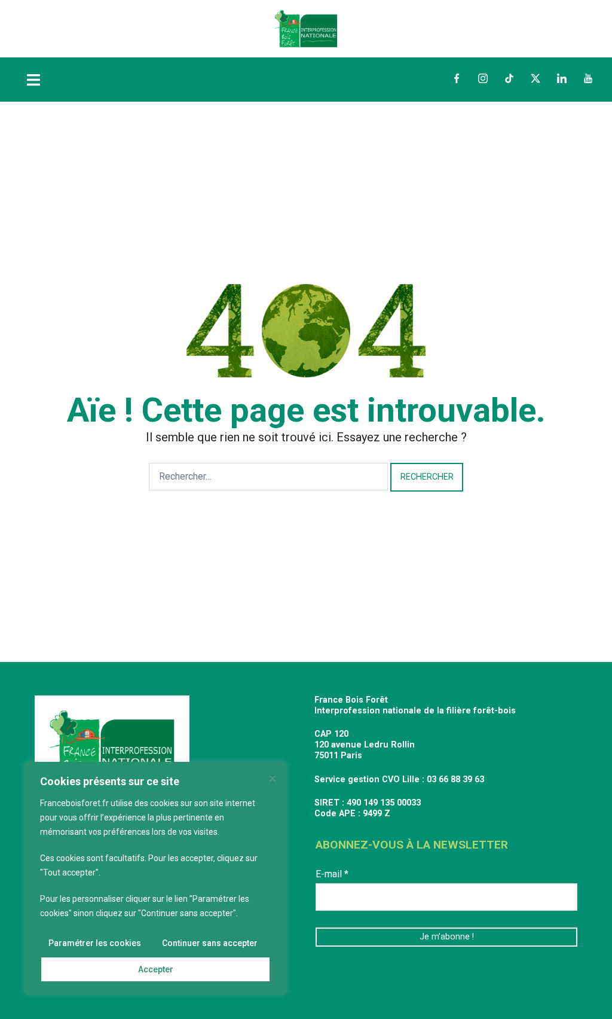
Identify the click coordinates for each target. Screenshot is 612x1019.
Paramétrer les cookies (94, 943)
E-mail (332, 874)
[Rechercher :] (268, 476)
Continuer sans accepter (210, 943)
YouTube (588, 78)
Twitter (535, 78)
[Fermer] (272, 778)
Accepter (155, 969)
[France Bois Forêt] (305, 27)
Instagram (483, 78)
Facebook (456, 78)
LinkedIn (562, 78)
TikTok (509, 78)
